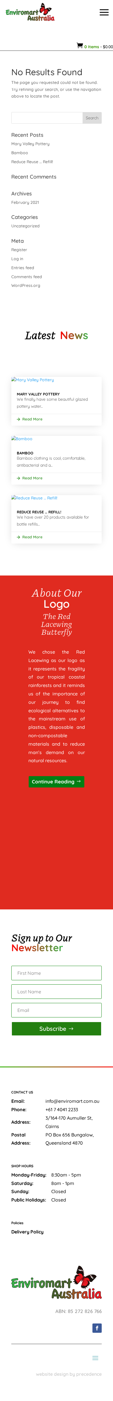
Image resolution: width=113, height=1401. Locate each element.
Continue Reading (53, 781)
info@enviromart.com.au (72, 1101)
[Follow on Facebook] (97, 1328)
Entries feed (22, 267)
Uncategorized (25, 226)
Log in (17, 258)
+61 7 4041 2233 (61, 1109)
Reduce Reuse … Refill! (32, 161)
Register (19, 249)
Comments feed (26, 276)
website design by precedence (69, 1374)
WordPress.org (25, 285)
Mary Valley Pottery (30, 143)
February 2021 (25, 202)
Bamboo (19, 152)
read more (32, 419)
